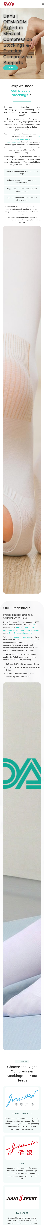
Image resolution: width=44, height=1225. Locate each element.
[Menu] (43, 4)
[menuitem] (43, 4)
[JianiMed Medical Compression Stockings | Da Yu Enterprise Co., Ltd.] (18, 4)
